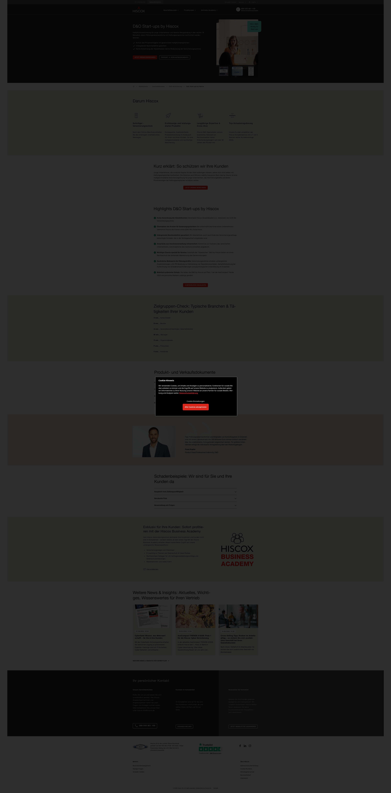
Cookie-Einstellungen (196, 401)
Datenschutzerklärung (188, 393)
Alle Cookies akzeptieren (196, 407)
